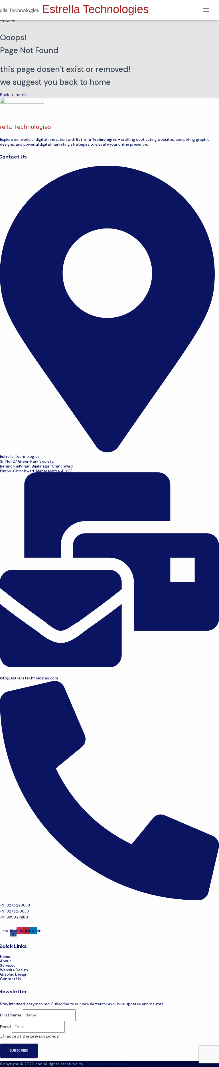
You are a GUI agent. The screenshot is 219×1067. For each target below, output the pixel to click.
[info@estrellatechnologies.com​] (109, 666)
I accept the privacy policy (31, 1036)
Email (5, 1026)
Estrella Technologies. (104, 1063)
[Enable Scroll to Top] (207, 1055)
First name (11, 1015)
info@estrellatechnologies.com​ (29, 678)
